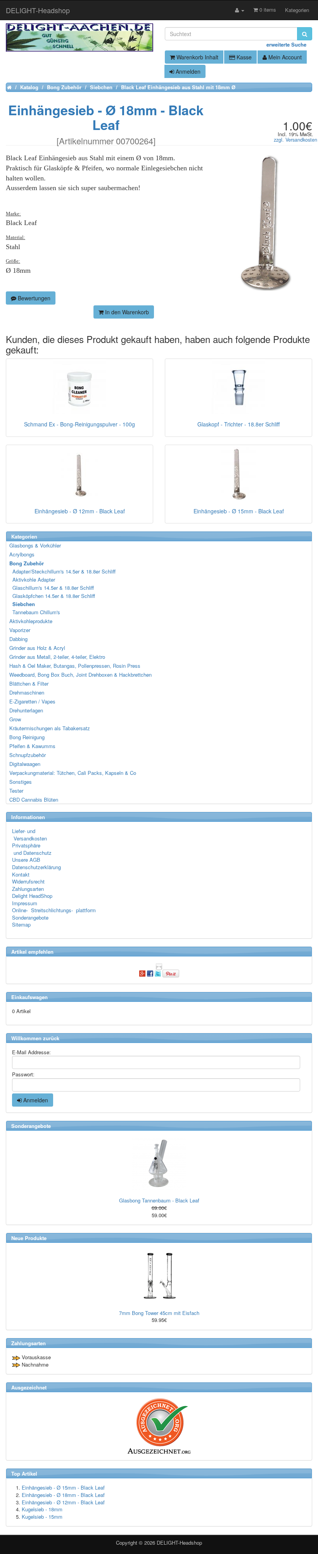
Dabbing (18, 639)
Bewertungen (33, 298)
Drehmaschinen (26, 692)
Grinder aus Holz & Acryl (37, 647)
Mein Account (284, 57)
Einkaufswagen (29, 997)
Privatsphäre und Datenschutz (32, 849)
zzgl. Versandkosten (295, 139)
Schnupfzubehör (27, 755)
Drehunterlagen (26, 710)
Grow (15, 719)
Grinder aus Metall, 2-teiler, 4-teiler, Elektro (57, 656)
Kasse (243, 57)
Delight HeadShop (32, 895)
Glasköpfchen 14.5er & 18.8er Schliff (52, 595)
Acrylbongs (22, 554)
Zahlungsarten (28, 888)
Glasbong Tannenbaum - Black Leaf (159, 1200)
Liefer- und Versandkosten (29, 834)
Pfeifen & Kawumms (32, 746)
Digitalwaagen (24, 763)
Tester (16, 790)
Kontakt (20, 874)
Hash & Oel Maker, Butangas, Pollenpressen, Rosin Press (74, 665)
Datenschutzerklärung (36, 867)
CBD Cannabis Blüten (33, 799)
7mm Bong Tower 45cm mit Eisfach (159, 1313)
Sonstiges (20, 781)
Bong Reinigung (27, 737)
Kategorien (297, 10)
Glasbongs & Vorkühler (35, 545)
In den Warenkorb (126, 312)
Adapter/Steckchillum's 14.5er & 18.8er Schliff (63, 571)
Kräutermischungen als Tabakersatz (49, 728)
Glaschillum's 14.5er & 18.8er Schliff (52, 587)
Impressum (24, 903)
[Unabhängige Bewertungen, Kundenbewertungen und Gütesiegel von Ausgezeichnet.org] (159, 1426)
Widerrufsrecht (28, 881)
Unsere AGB (26, 859)
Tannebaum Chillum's (35, 612)
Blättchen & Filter (28, 683)
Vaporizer (19, 630)
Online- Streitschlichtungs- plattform (54, 910)
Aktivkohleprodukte (30, 621)
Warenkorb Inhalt (196, 57)
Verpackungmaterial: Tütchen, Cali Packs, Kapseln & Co (72, 772)
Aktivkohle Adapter (32, 579)
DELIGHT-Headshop (179, 1542)
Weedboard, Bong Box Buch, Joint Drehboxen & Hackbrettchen (80, 674)
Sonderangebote (30, 917)
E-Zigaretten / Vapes (32, 701)
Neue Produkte (29, 1238)
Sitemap (21, 924)
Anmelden (187, 71)
